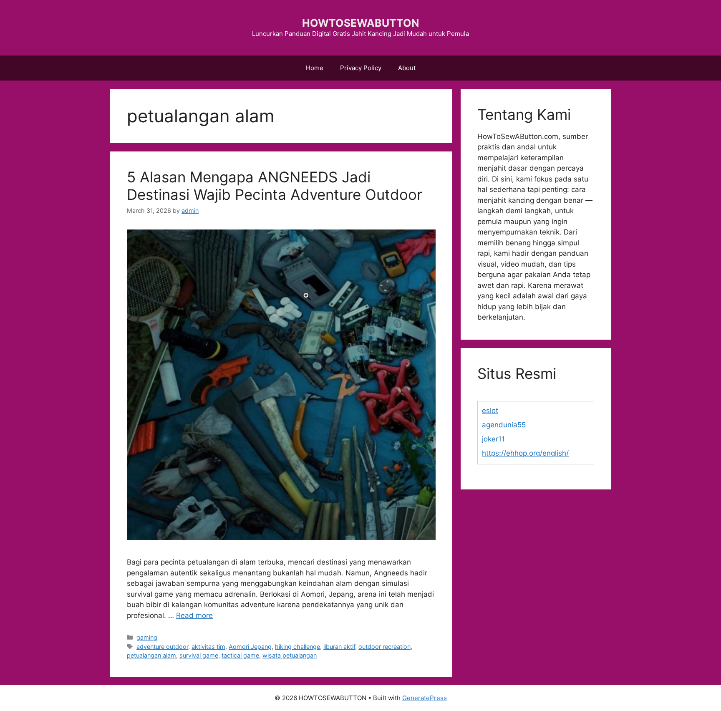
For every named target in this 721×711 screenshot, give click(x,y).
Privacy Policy (360, 68)
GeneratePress (424, 698)
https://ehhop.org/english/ (525, 453)
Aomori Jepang (250, 646)
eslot (490, 410)
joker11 (493, 439)
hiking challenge (297, 646)
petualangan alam (151, 655)
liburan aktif (339, 646)
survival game (198, 655)
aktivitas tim (208, 646)
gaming (146, 637)
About (407, 68)
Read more (194, 615)
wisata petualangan (289, 655)
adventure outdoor (162, 646)
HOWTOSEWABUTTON (360, 23)
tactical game (240, 655)
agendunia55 (504, 425)
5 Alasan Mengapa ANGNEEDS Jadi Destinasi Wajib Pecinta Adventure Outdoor (274, 185)
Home (314, 68)
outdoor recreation (384, 646)
